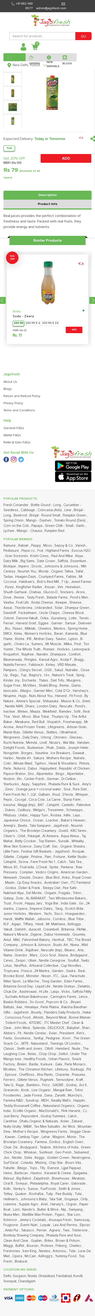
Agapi (16, 924)
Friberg (62, 1246)
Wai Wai (69, 742)
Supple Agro (29, 1204)
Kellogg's (46, 1256)
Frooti (18, 903)
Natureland (39, 1043)
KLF (6, 924)
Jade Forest (33, 1095)
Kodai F (66, 659)
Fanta (8, 1038)
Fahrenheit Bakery (36, 940)
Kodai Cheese (42, 602)
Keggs (40, 1157)
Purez (10, 587)
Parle (7, 768)
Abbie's (9, 1033)
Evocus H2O (81, 550)
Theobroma (24, 608)
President (67, 1033)
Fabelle (9, 1168)
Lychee (9, 531)
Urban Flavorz (59, 1059)
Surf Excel (11, 1163)
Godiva (11, 888)
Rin (20, 779)
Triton (77, 893)
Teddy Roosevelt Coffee (22, 1106)
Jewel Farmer (81, 582)
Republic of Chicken (75, 768)
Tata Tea (75, 862)
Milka (68, 644)
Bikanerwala (13, 659)
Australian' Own (56, 882)
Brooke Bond (14, 976)
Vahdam (83, 742)
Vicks (66, 991)
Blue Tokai (41, 716)
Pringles (31, 659)
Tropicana (11, 971)
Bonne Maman (80, 1017)
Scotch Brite (74, 908)
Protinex (47, 1246)
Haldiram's (27, 582)
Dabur (33, 768)
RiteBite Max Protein (37, 1214)
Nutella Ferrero (15, 665)
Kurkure (47, 1064)
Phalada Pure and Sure (64, 1235)
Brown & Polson (68, 1240)
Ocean (38, 820)
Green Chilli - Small (59, 526)
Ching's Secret (31, 670)
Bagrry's (35, 675)
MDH (45, 1100)
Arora (17, 311)
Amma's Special (28, 701)
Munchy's (75, 1095)
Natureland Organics (59, 1106)
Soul (67, 789)
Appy (25, 784)
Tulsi (79, 1194)
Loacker (52, 820)
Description (48, 195)
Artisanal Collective (44, 965)
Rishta (20, 639)
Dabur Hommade (57, 934)
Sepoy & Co (64, 545)
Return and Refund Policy (21, 396)
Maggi (8, 1246)
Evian (53, 1033)
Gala (59, 1064)
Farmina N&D (13, 1100)
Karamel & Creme (58, 1173)
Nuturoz (20, 768)
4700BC (36, 1023)
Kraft (80, 1080)
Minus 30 (10, 867)
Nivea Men (12, 1214)
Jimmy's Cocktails (33, 1220)
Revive (19, 597)
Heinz (8, 1173)
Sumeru (37, 644)
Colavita (27, 1163)
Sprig (80, 675)
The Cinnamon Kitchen (35, 1069)
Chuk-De (10, 991)
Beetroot (21, 515)
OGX (48, 670)
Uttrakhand (68, 732)
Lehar (46, 1137)
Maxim (10, 882)
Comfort (74, 654)
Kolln (7, 1189)
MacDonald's (49, 1111)
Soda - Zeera (23, 316)
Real (82, 971)
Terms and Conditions (19, 410)
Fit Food (76, 696)
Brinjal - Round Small (45, 515)
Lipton (73, 639)
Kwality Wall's (61, 1100)
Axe (19, 1007)
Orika (44, 618)
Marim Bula (12, 732)
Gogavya (71, 1199)
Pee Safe (70, 888)
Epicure (11, 1074)
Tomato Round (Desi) (70, 520)
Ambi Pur (12, 1230)
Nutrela (79, 758)
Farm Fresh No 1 (43, 862)
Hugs (22, 696)
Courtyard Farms (52, 576)
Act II (83, 1085)
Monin (72, 1137)
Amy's (86, 784)
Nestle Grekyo (64, 986)
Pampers (10, 670)
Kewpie (62, 602)
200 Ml (18, 323)
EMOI (7, 633)
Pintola (84, 763)
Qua (64, 976)
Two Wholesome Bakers (67, 898)
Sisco (59, 914)
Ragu (14, 675)
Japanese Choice (17, 820)
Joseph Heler (78, 748)
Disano (38, 877)
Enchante (29, 680)
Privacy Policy (13, 403)
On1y (84, 1199)
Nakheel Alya (13, 893)
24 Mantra (42, 971)
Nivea (75, 945)
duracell (35, 929)
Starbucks (11, 784)
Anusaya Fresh (60, 1220)
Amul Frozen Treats (31, 727)
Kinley (51, 665)
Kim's (81, 1033)
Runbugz (78, 1069)
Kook (25, 1090)
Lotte (73, 618)
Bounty (36, 1012)
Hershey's (81, 691)
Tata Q (8, 1085)
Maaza (35, 711)
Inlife (67, 815)
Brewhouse (61, 1178)
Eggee (44, 623)
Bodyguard (29, 1147)
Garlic (81, 526)
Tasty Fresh (36, 597)
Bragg (79, 659)
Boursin (33, 1246)
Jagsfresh (61, 825)
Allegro (26, 691)
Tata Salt (56, 1199)
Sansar (71, 623)
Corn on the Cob (16, 526)
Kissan (50, 587)
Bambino (34, 1085)
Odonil (9, 618)
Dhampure (58, 654)
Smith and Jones (30, 1048)
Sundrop (33, 1100)
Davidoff (10, 613)
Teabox (46, 1147)
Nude (76, 1048)
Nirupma (10, 696)
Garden (58, 971)
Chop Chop (48, 1054)
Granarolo (11, 1090)
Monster (33, 976)
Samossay (82, 1220)
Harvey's (57, 1204)
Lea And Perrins (65, 1225)
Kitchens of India (66, 1147)
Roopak (78, 851)
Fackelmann (28, 613)
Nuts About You (41, 696)
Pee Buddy (64, 1194)
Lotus (8, 965)
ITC (56, 976)
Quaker (21, 1194)
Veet (16, 716)
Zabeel (77, 1121)
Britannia (68, 929)
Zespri (20, 960)
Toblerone (80, 1230)
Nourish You (27, 571)
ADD (66, 158)
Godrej (71, 1085)
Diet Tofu (58, 680)
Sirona (23, 862)
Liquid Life (43, 986)
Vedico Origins (47, 872)
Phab (50, 748)
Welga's (39, 810)
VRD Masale (67, 665)
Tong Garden (52, 981)
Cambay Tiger (29, 1137)
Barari (59, 633)
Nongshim (11, 753)
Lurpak (45, 1225)
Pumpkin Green (75, 515)
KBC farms (79, 831)
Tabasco (28, 1230)
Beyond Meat (56, 1017)
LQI (34, 794)
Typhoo (41, 763)
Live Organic (42, 1090)
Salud (59, 670)
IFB (29, 639)
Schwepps (74, 810)
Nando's (29, 1209)
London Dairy (47, 706)
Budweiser (36, 748)
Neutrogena (81, 1157)
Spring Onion (13, 520)
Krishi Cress (40, 556)
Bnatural (21, 1261)
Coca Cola (37, 799)
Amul (7, 940)
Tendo (84, 618)
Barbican (22, 1173)
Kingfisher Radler (29, 587)
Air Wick (69, 1126)
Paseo (18, 628)
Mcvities (10, 1069)
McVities (30, 685)
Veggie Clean (80, 1131)
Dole (20, 898)
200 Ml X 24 (50, 323)
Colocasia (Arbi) (50, 510)
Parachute (78, 976)
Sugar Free (12, 685)
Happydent (48, 768)
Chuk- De (11, 1147)
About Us (10, 381)
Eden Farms (73, 981)
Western (35, 914)
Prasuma (79, 1074)
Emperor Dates (41, 908)
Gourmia (79, 934)
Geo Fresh (63, 1152)
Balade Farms (57, 597)
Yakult (8, 929)
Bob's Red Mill (48, 582)
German (53, 779)
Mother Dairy (44, 639)
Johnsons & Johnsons (61, 566)
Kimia (18, 633)
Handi (8, 919)
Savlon (61, 639)
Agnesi (55, 1230)
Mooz (27, 716)
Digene (37, 934)
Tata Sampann (41, 825)
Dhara (30, 706)
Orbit (22, 836)
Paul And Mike (62, 556)
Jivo (6, 1157)
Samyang (76, 1209)
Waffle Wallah (25, 919)
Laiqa (55, 991)
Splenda (39, 1028)
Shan (86, 1028)
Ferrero (9, 1080)
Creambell (51, 929)
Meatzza (79, 1178)
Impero (24, 566)
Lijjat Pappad (72, 1168)
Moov (48, 545)
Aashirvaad (28, 991)
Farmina (41, 1142)
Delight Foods (14, 748)
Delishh (21, 929)
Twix (66, 1230)
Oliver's (9, 836)
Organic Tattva (62, 571)
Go (81, 903)
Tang (59, 908)
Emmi (86, 701)
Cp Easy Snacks (30, 882)
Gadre (71, 971)
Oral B (8, 1183)
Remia (64, 685)
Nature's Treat (63, 675)
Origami (50, 893)
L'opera (22, 908)
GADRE (58, 1085)
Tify (43, 1168)
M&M (28, 1126)
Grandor (21, 955)
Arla (80, 950)
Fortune (59, 857)
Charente (62, 1074)
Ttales (44, 680)
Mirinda (32, 742)
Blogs (7, 389)
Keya (79, 556)
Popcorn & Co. (57, 1002)
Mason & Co (71, 701)
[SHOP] (14, 57)
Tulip (50, 1194)
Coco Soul (48, 955)
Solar (59, 608)
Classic (9, 1048)
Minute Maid (23, 763)
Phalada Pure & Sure (64, 784)
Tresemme (56, 810)
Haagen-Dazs (26, 576)
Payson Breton (15, 774)
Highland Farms (58, 550)
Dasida (25, 877)
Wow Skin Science (18, 846)
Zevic (9, 789)
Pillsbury (10, 815)
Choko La (22, 644)
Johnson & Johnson (36, 945)
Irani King (30, 1251)
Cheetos (45, 628)
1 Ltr (9, 148)
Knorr (67, 1038)
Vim (60, 587)
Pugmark (47, 1080)
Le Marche (31, 981)
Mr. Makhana (56, 924)
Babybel (73, 1028)
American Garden (75, 872)
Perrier (42, 1230)
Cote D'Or (63, 691)
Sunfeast (46, 1152)
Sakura (39, 758)
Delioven (85, 623)
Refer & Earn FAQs (16, 442)
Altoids (39, 1017)
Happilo (79, 1100)
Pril (88, 1069)
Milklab (30, 628)
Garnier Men (43, 691)
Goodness (23, 1038)
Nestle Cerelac (36, 1033)
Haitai (87, 1012)
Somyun (21, 1183)
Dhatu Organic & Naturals (39, 1121)
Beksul (9, 1178)
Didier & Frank (29, 888)
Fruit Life (23, 602)
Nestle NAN (14, 706)
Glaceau (76, 737)
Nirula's (55, 742)
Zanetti (60, 1095)
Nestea (45, 1251)
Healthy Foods (35, 1059)
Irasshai (9, 805)
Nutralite (72, 670)
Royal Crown (81, 877)
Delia (28, 1157)
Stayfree (28, 654)
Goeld (64, 831)
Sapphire (39, 784)
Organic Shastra (73, 846)
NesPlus (21, 965)
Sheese (75, 602)
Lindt (44, 742)
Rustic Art (61, 945)
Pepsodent (30, 1116)
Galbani (44, 794)
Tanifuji (38, 1038)
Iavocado (10, 691)
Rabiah (24, 545)
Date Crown (46, 561)
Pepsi (8, 799)
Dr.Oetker (69, 779)
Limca (83, 997)
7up (24, 675)
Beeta (23, 825)
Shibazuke (51, 701)
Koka (66, 877)
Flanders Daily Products (62, 1012)
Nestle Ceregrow (52, 960)
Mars (34, 955)
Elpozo (85, 1225)
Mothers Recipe (59, 758)
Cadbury (24, 810)
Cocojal (21, 799)
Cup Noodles (71, 965)
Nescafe (66, 706)
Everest (54, 1168)
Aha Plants (45, 1074)
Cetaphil (53, 805)
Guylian (37, 1240)
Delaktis (84, 986)
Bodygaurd (79, 955)
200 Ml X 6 (33, 323)
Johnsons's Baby (34, 1199)
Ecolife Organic (25, 1111)
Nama (8, 955)
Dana (49, 1095)
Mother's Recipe (26, 1131)
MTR (25, 1043)
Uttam (32, 960)
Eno (31, 774)
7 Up (65, 582)
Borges (27, 753)
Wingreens (12, 737)
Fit (20, 1033)
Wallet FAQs (12, 435)
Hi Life (44, 991)
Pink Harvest (71, 1111)
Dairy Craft (42, 846)
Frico (46, 1085)
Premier (49, 649)
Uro (47, 675)
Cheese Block (73, 613)
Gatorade (78, 1183)
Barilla (34, 1064)
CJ (85, 1111)
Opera (17, 1256)
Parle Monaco (75, 1064)
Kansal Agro (49, 659)
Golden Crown (58, 1157)
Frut (40, 550)
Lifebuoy (62, 1069)
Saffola (63, 561)
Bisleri (22, 1064)
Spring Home (78, 628)
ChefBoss (27, 1074)
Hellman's (11, 1199)
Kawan (10, 1137)
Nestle (17, 1157)
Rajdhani (32, 950)
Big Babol (24, 1178)
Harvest (61, 696)
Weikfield (50, 711)
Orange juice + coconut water (39, 789)
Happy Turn (39, 815)
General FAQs (13, 428)
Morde (44, 571)
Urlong (46, 737)
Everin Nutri (30, 1225)
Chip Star (56, 1163)
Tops (34, 1168)
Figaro (60, 1214)
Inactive (9, 711)
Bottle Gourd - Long (46, 505)
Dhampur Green (77, 608)
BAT (41, 805)
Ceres (8, 960)
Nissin (47, 976)
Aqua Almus (70, 836)
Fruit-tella (27, 867)
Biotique (10, 566)
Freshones (12, 1251)
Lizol (17, 1209)
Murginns (74, 680)
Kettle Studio (78, 857)
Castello (68, 805)
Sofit (77, 711)
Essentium (79, 561)
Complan (27, 872)
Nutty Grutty (12, 1126)
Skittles (52, 732)
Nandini (42, 654)
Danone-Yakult (27, 618)
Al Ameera (50, 836)
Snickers (67, 592)
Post (78, 644)
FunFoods (49, 1189)
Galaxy (9, 898)
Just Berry (11, 1116)
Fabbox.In (36, 665)
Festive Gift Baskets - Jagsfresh (46, 851)
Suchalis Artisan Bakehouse (27, 997)
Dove (7, 597)
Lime (68, 510)
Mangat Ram (63, 1090)
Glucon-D (51, 592)
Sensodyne (65, 1080)
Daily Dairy (31, 737)
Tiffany (28, 924)
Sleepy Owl (52, 888)
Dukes (10, 810)
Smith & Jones (70, 1189)
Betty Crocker (26, 841)
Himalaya (32, 1007)
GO (83, 36)
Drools (37, 566)
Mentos (60, 628)
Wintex (23, 711)
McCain (31, 1256)
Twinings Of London (65, 1043)
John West (22, 1028)
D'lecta (68, 794)
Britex (49, 1240)
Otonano (60, 737)
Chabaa (35, 592)
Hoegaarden (75, 914)
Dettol (64, 1054)
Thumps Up (60, 716)
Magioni (59, 1137)
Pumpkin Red (55, 531)
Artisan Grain (77, 727)
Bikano (70, 950)
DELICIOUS (56, 1028)
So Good (37, 1002)
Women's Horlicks (38, 633)
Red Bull (38, 722)
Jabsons (44, 919)
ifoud (56, 794)
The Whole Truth (28, 649)
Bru (8, 628)
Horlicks (64, 649)
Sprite (54, 867)
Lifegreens (56, 727)
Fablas (71, 576)
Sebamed (82, 1152)
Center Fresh (34, 779)
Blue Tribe (76, 919)
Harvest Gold (26, 623)
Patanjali (34, 836)
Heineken (73, 587)
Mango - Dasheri (39, 520)
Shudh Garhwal (15, 592)
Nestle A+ (24, 758)
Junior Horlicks (15, 914)
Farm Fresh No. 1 (16, 794)
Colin (7, 763)
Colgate (23, 857)
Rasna (63, 955)
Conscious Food (18, 1017)
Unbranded (44, 608)
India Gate (69, 903)
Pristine (37, 857)
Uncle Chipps (50, 613)
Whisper (82, 794)
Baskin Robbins (15, 1002)
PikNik (82, 929)
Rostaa (56, 815)
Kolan (65, 1121)
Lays (77, 815)
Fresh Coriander (16, 505)
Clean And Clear (16, 1240)
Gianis (76, 685)
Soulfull (74, 960)
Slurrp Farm (72, 799)
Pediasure (11, 550)
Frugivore (11, 1225)
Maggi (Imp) (27, 805)
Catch (62, 862)
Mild (17, 940)
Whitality (78, 841)
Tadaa (8, 576)
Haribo (9, 758)
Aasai (8, 608)
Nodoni (9, 779)
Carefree (10, 1121)
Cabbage (28, 510)
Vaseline (42, 753)
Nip (64, 1209)
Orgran (72, 1204)
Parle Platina (50, 1007)
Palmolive (84, 805)
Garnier (57, 623)
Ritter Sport (12, 981)
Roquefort (11, 654)
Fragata (65, 893)
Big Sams (28, 561)
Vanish (80, 545)
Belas (32, 1054)
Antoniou (60, 1251)
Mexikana (22, 722)
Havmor (36, 1173)
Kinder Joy (12, 680)
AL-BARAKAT (36, 898)
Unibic (23, 815)
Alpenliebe (75, 774)
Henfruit (58, 940)
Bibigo (22, 1168)
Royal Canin (60, 1183)
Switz (85, 960)
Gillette (9, 857)
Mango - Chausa (30, 531)
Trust (7, 903)
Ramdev (65, 711)
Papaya (37, 526)
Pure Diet (80, 789)
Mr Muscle (53, 644)
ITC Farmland (80, 882)
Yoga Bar (52, 903)
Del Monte (34, 893)
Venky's (19, 1189)
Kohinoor (10, 1220)
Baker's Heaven (73, 820)
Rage (20, 1085)
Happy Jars (34, 903)
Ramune (10, 545)
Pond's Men (79, 597)
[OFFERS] (34, 57)
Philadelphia (39, 1183)
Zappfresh (41, 1178)
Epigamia (81, 1173)
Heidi (40, 924)
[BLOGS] (68, 57)
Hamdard (63, 1048)
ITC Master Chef (57, 1023)
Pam (48, 857)
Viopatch (54, 722)
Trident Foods (16, 1023)
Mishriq (41, 1163)
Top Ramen (47, 841)
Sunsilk (64, 841)
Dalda (61, 748)
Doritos (55, 1142)
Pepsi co (28, 550)
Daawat (79, 753)
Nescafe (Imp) (52, 950)
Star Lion (74, 1214)
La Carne (54, 799)
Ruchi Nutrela (13, 742)
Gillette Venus (33, 732)
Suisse (33, 1189)
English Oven (73, 1142)
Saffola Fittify (81, 991)
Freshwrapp (73, 722)
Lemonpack (81, 649)
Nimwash (10, 877)
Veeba (9, 602)
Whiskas (31, 1152)
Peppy (36, 545)
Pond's (80, 706)
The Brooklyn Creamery (38, 831)
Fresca (27, 971)
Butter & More (48, 1209)
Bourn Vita (73, 1163)
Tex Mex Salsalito (47, 1126)
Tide (73, 1251)
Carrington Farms (63, 997)
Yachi (48, 914)
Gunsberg (59, 618)
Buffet (20, 1246)
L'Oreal (42, 867)
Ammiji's (9, 825)
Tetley (8, 1194)
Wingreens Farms (54, 1131)
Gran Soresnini (17, 556)
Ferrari (8, 623)
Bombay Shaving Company (24, 1235)
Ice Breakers (61, 753)
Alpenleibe (45, 774)
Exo (55, 846)
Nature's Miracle (16, 934)
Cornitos (60, 919)
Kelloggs (75, 924)
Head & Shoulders (63, 763)
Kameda (72, 633)
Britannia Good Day (18, 986)
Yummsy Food (66, 1256)
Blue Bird (53, 877)
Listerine (10, 1204)
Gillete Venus (28, 1080)
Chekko (75, 1246)
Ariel (45, 1204)
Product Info (47, 204)
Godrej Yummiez (53, 1116)
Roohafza (36, 1194)
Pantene (67, 867)
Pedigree (53, 1038)
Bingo (60, 774)
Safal (80, 571)
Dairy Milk (11, 561)
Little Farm (11, 851)
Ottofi (49, 1048)
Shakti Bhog (48, 685)
